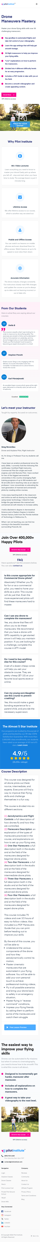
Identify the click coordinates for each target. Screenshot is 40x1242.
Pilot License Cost (7, 1188)
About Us (24, 1180)
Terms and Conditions (28, 1195)
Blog (22, 1199)
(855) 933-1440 (9, 1156)
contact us (17, 565)
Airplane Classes (7, 1177)
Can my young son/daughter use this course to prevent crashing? (19, 696)
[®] (7, 4)
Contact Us (25, 1184)
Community (25, 1177)
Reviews (24, 1173)
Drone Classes (6, 1180)
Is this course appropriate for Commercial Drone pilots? (19, 576)
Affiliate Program (27, 1188)
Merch (3, 1184)
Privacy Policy (26, 1192)
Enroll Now (7, 95)
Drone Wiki (5, 1202)
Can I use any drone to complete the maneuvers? (18, 617)
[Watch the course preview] (20, 130)
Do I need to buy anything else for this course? (18, 660)
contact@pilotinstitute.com (13, 1162)
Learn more (22, 745)
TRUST (3, 1198)
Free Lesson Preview (18, 1027)
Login (3, 1173)
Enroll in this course (19, 550)
